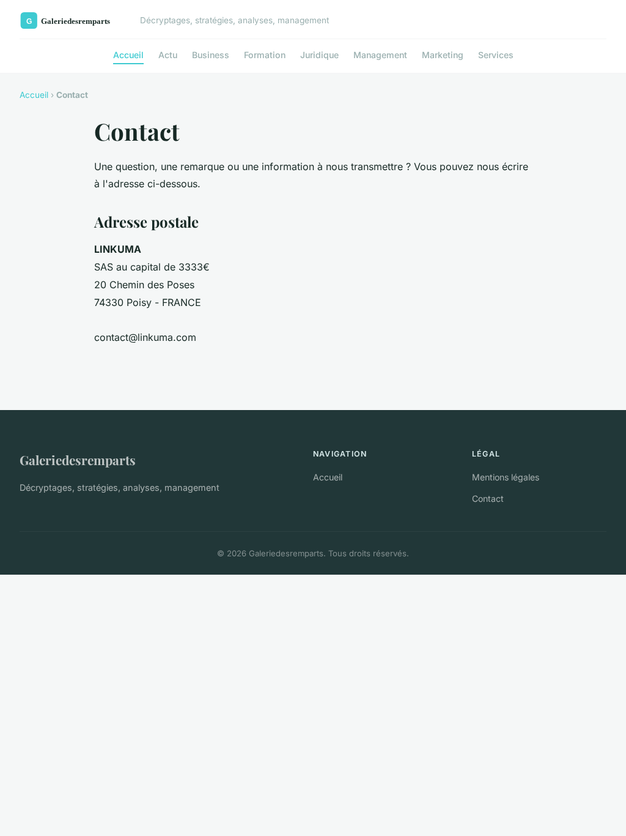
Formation (264, 55)
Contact (488, 498)
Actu (167, 55)
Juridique (319, 55)
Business (210, 55)
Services (496, 55)
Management (380, 55)
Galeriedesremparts (78, 459)
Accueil (128, 55)
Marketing (442, 55)
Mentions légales (505, 477)
